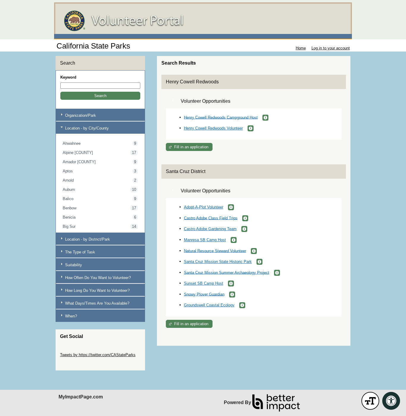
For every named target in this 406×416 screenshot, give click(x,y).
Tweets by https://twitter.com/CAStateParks (98, 355)
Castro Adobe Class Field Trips (210, 218)
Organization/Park (80, 115)
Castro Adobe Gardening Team (210, 229)
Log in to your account (330, 48)
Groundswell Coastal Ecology (209, 305)
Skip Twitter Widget (76, 350)
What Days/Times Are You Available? (96, 303)
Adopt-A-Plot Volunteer (203, 207)
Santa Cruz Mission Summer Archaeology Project (226, 272)
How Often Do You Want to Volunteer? (97, 277)
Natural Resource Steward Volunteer (215, 250)
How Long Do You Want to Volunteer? (97, 290)
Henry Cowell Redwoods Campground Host (221, 117)
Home (301, 48)
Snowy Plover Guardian (204, 294)
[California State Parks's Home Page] (203, 20)
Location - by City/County (86, 128)
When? (70, 316)
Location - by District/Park (87, 239)
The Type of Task (79, 252)
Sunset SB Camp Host (203, 283)
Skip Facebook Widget (79, 364)
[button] (100, 96)
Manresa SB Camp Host (205, 240)
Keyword (68, 77)
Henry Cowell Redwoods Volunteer (213, 128)
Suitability (73, 265)
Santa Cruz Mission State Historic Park (218, 261)
